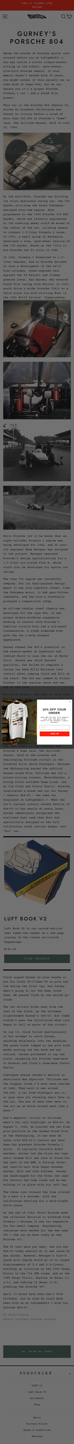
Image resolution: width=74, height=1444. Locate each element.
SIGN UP (54, 734)
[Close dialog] (70, 701)
